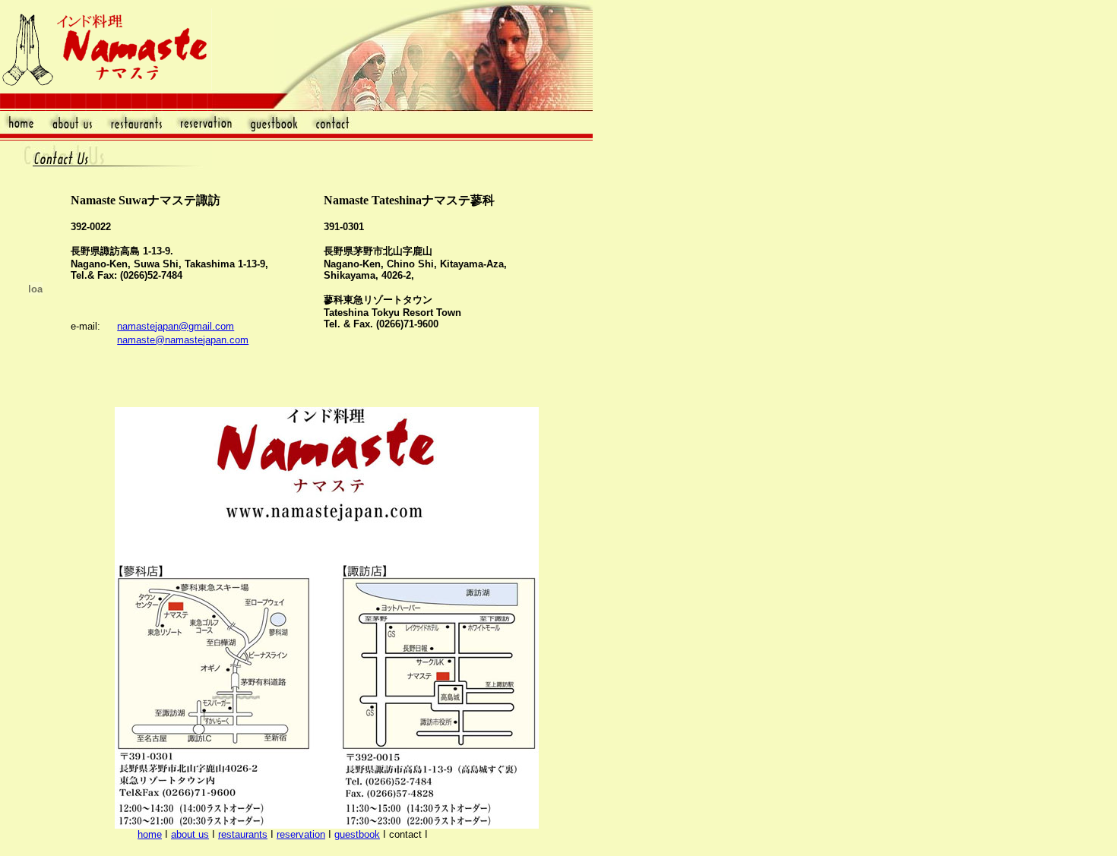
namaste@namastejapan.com (182, 340)
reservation (301, 834)
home (150, 834)
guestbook (357, 834)
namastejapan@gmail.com (175, 326)
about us (190, 834)
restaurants (242, 834)
